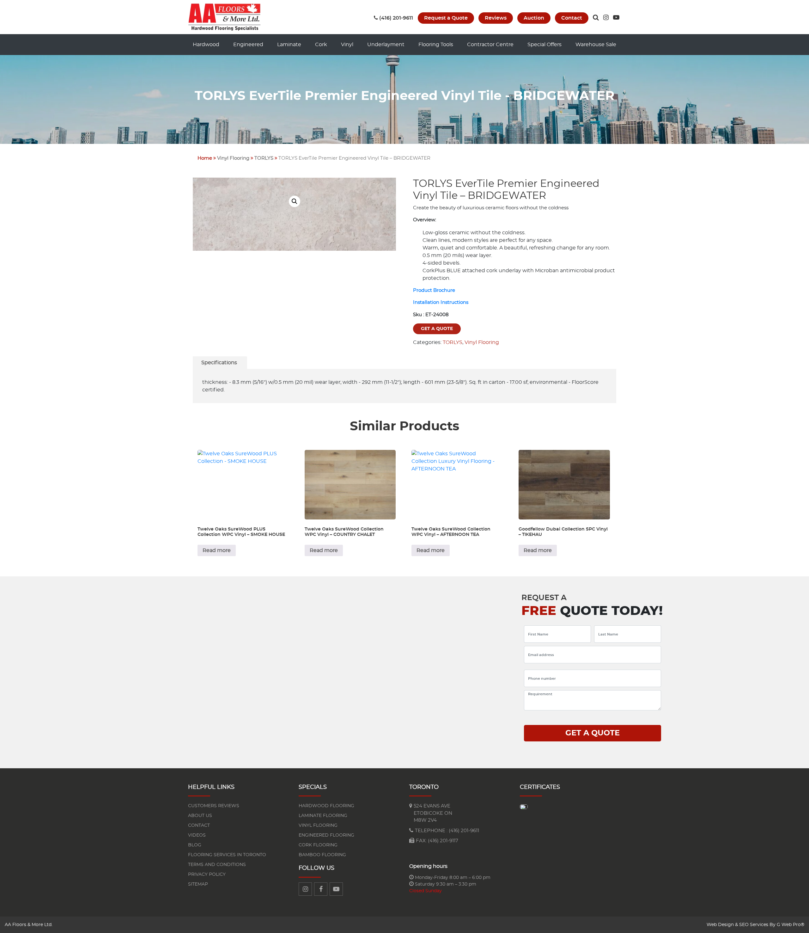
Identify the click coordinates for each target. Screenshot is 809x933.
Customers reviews (213, 806)
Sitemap (198, 884)
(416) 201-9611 (396, 18)
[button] (294, 201)
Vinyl (347, 44)
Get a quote (437, 329)
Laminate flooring (323, 815)
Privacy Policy (207, 874)
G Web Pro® (790, 925)
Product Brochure (434, 290)
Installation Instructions (440, 302)
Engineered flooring (326, 835)
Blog (194, 845)
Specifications (219, 362)
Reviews (496, 18)
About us (200, 815)
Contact (571, 18)
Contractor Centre (490, 44)
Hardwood (206, 44)
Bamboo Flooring (322, 855)
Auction (534, 18)
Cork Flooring (318, 845)
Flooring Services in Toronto (227, 855)
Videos (197, 835)
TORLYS (263, 158)
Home (205, 158)
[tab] (219, 362)
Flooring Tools (435, 44)
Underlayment (385, 44)
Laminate (289, 44)
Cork (321, 44)
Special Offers (544, 44)
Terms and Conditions (217, 864)
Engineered (248, 44)
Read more (217, 550)
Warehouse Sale (595, 44)
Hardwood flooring (326, 806)
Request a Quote (446, 18)
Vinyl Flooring (233, 158)
